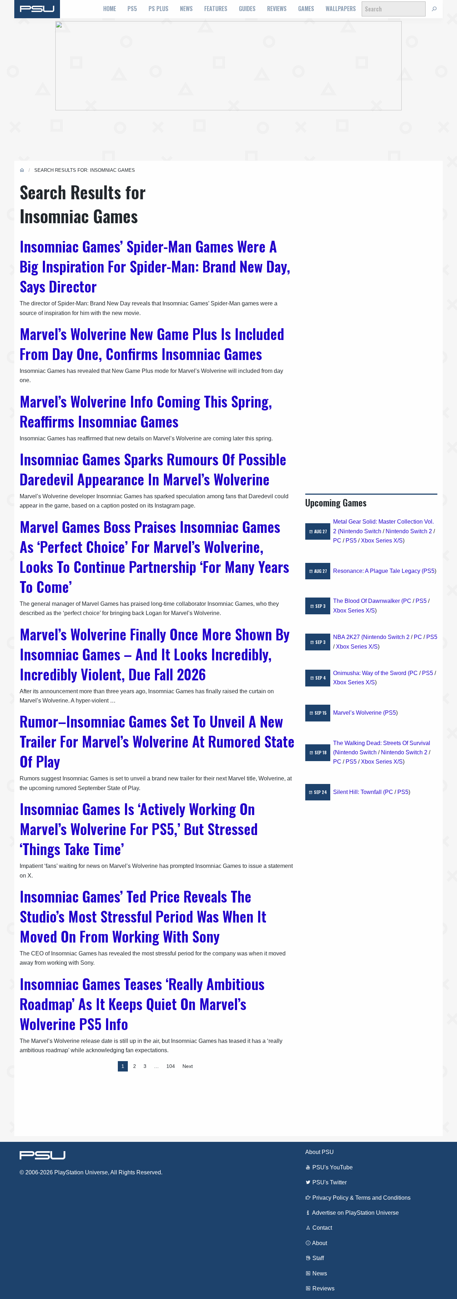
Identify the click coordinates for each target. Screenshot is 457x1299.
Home (109, 8)
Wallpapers (341, 8)
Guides (247, 8)
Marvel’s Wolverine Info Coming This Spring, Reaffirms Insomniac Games (146, 411)
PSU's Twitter (329, 1182)
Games (306, 8)
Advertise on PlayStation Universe (355, 1213)
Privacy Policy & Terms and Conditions (361, 1198)
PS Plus (159, 8)
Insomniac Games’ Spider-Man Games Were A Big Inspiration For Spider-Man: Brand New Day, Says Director (155, 266)
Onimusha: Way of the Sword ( (371, 673)
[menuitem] (109, 8)
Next (187, 1066)
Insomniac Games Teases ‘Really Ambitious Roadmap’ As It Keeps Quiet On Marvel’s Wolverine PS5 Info (142, 1003)
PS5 (132, 8)
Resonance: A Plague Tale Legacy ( (378, 571)
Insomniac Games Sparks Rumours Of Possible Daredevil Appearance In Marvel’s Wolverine (153, 469)
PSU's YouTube (332, 1167)
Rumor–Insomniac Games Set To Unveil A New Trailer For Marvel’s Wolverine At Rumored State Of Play (157, 741)
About (319, 1243)
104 (170, 1066)
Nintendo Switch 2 (409, 531)
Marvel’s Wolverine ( (359, 713)
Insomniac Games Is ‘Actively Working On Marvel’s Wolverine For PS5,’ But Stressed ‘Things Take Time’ (139, 828)
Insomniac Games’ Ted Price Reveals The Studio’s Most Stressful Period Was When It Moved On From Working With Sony (143, 916)
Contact (321, 1228)
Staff (317, 1258)
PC (337, 541)
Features (215, 8)
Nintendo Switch (360, 531)
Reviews (277, 8)
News (186, 8)
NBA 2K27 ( (348, 637)
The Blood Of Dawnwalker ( (368, 601)
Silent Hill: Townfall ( (359, 792)
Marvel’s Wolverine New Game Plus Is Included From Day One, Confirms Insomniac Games (152, 343)
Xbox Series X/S (382, 541)
